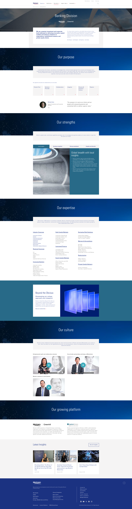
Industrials (35, 242)
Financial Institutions (38, 238)
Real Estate (35, 244)
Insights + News (64, 3)
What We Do (56, 3)
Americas (35, 498)
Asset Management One (58, 499)
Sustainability (71, 3)
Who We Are (49, 3)
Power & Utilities (37, 243)
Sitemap (82, 492)
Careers (92, 1)
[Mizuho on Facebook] (89, 501)
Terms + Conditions (84, 495)
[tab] (41, 146)
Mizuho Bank (55, 494)
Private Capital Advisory (85, 264)
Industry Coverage (38, 232)
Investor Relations (44, 505)
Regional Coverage (38, 249)
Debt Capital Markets (62, 232)
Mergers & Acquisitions (85, 241)
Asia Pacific (36, 496)
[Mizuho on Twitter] (86, 501)
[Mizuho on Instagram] (91, 501)
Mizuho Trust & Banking (58, 496)
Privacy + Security (84, 494)
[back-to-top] (124, 483)
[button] (42, 3)
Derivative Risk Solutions (85, 232)
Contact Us (82, 487)
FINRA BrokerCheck (53, 505)
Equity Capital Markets (62, 258)
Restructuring (82, 255)
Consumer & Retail (37, 235)
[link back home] (37, 483)
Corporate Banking (38, 262)
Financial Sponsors (37, 239)
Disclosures (35, 505)
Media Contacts (83, 489)
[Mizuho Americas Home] (36, 3)
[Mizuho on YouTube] (83, 501)
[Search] (98, 3)
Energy (34, 236)
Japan (34, 494)
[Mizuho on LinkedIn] (81, 501)
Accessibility (83, 490)
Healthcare (35, 240)
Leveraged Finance (61, 246)
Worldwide (35, 492)
